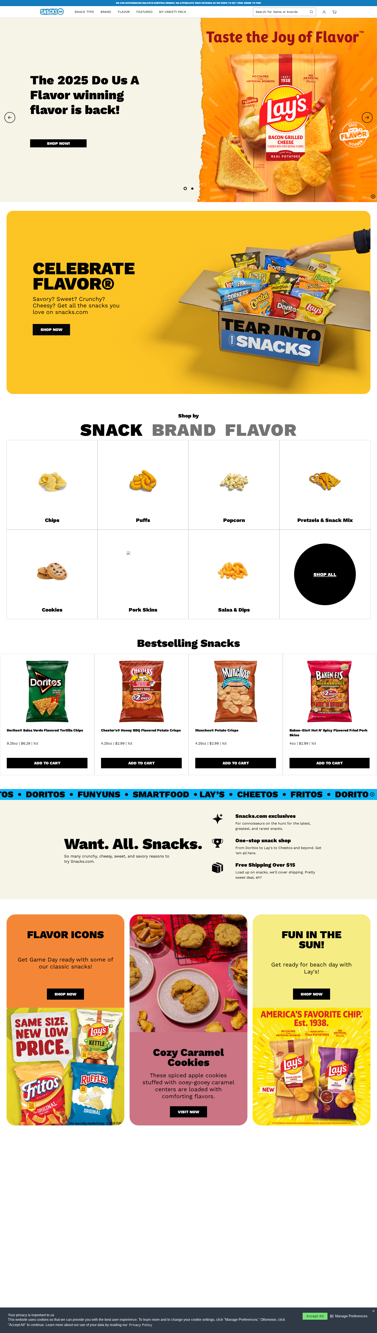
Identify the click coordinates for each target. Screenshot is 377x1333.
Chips (52, 520)
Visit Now (188, 1112)
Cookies (52, 610)
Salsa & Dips (234, 610)
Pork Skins (143, 610)
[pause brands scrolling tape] (372, 794)
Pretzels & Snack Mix (325, 520)
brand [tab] (184, 430)
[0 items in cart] (334, 12)
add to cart (47, 763)
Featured (144, 12)
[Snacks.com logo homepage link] (54, 12)
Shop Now (51, 329)
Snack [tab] (111, 430)
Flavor (124, 12)
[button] (348, 1316)
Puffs (143, 520)
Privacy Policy (140, 1325)
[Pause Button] (373, 197)
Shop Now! (58, 150)
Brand (106, 12)
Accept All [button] (315, 1316)
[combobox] (280, 12)
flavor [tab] (261, 430)
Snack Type (84, 12)
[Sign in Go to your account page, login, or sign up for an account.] (324, 12)
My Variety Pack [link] (172, 12)
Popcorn (234, 520)
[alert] (188, 3)
